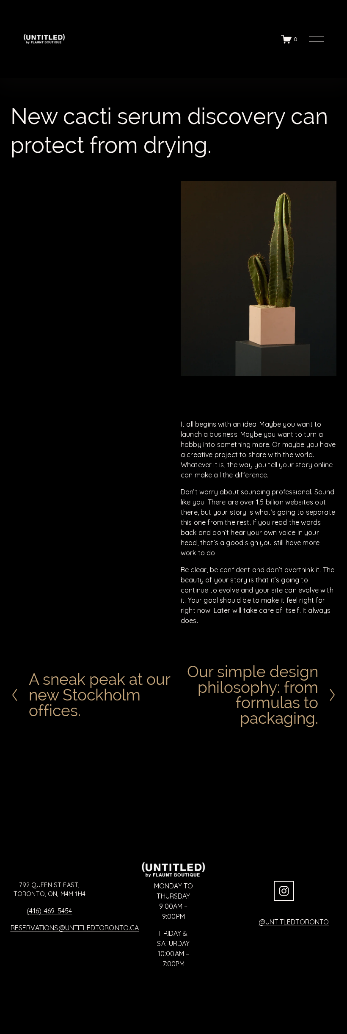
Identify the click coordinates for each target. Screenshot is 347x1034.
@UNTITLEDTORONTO (294, 922)
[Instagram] (284, 891)
